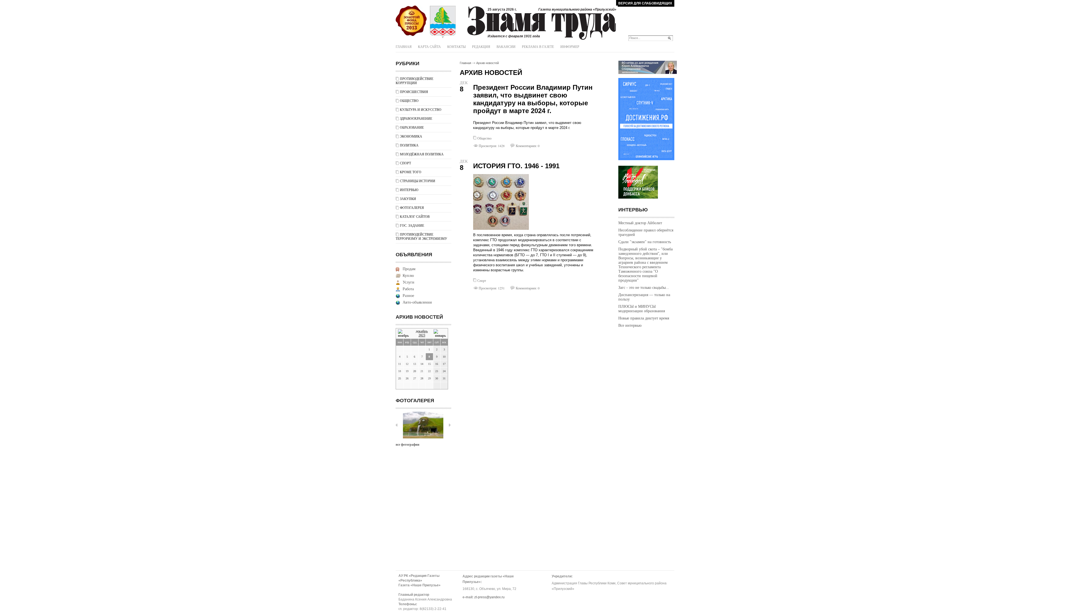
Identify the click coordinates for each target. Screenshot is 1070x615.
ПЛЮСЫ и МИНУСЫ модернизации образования (641, 308)
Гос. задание (412, 226)
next (450, 425)
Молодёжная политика (422, 154)
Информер (569, 47)
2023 (422, 335)
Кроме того (410, 172)
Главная (404, 47)
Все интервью (629, 325)
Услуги (408, 282)
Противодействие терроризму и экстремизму (421, 237)
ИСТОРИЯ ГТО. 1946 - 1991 (516, 166)
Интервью (409, 190)
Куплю (408, 276)
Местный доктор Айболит (640, 223)
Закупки (408, 199)
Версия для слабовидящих (645, 3)
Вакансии (506, 47)
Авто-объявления (417, 302)
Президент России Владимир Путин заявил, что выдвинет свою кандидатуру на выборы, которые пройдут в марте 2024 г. (533, 99)
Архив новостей (487, 63)
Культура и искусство (420, 110)
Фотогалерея (412, 208)
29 (429, 378)
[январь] (440, 333)
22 (429, 371)
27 (414, 378)
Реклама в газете (538, 47)
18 (399, 371)
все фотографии (407, 444)
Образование (412, 128)
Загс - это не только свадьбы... (643, 287)
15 (429, 363)
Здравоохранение (416, 119)
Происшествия (414, 92)
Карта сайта (429, 47)
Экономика (411, 136)
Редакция (481, 47)
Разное (408, 296)
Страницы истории (417, 181)
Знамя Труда (411, 21)
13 (414, 363)
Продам (409, 269)
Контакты (456, 47)
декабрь (422, 331)
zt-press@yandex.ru (489, 597)
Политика (409, 145)
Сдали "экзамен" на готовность (644, 242)
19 (407, 371)
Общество (409, 101)
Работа (408, 289)
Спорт (405, 163)
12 (407, 363)
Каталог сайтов (415, 217)
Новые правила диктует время (643, 318)
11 (399, 363)
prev (396, 425)
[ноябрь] (404, 333)
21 (421, 371)
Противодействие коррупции (414, 81)
